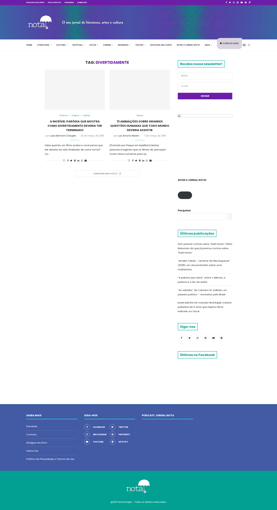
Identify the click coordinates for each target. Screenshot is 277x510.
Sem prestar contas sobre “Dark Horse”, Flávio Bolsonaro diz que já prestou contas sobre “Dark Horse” (205, 248)
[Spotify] (246, 2)
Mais (207, 45)
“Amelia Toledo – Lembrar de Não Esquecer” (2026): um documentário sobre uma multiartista (204, 265)
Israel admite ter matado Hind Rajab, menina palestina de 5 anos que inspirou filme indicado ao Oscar (204, 307)
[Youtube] (242, 2)
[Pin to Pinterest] (75, 160)
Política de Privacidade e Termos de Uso (50, 459)
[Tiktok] (250, 2)
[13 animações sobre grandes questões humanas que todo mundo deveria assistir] (140, 90)
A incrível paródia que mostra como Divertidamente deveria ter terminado (75, 125)
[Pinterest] (238, 2)
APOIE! (185, 195)
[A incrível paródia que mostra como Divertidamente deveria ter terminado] (75, 90)
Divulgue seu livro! (35, 2)
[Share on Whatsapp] (82, 160)
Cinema (107, 45)
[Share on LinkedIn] (78, 160)
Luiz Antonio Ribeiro (128, 135)
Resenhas (123, 45)
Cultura (61, 45)
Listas (92, 45)
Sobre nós (82, 2)
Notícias (77, 45)
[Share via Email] (85, 160)
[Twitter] (230, 2)
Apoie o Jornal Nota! (188, 45)
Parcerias (69, 2)
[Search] (249, 45)
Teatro (139, 45)
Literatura (43, 45)
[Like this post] (64, 160)
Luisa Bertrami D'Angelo (63, 135)
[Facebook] (226, 2)
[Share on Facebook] (68, 160)
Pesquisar (184, 210)
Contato (31, 434)
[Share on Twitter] (71, 160)
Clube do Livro (230, 43)
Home (29, 45)
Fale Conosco (54, 2)
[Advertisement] (203, 22)
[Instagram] (234, 2)
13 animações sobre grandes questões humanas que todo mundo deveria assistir (139, 125)
